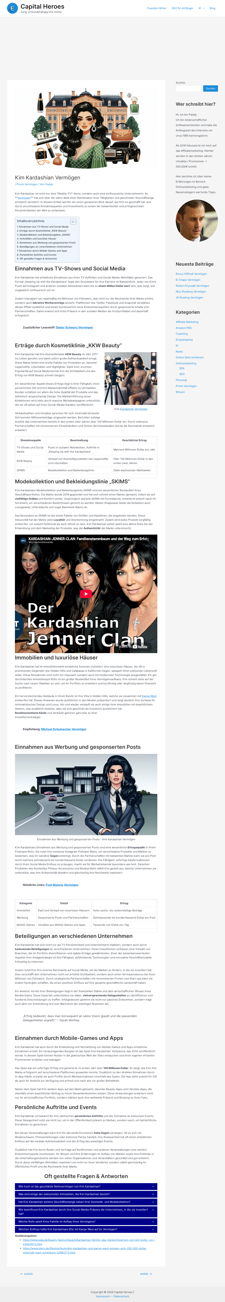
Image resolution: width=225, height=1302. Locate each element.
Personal (181, 380)
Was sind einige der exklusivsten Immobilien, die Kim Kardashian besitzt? (64, 1194)
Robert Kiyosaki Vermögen (192, 285)
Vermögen (24, 197)
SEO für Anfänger (182, 8)
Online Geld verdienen (190, 357)
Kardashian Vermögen (133, 409)
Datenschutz (121, 1296)
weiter (146, 1274)
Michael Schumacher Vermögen (63, 729)
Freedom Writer (156, 8)
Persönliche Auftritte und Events (38, 254)
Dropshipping (184, 339)
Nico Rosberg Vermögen (191, 291)
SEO (182, 374)
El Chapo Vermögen (188, 279)
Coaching (182, 333)
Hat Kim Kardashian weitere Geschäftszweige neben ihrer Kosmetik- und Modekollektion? (74, 1202)
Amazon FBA (184, 328)
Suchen (180, 82)
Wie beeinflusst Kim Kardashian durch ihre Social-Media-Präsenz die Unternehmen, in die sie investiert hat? (83, 1211)
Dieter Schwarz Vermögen (74, 327)
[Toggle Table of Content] (72, 222)
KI (200, 8)
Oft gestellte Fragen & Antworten (38, 258)
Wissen (180, 392)
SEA (181, 368)
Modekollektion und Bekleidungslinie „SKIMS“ (45, 234)
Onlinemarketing (186, 363)
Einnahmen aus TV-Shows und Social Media (44, 226)
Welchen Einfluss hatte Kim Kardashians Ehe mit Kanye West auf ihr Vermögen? (67, 1229)
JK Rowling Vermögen (189, 297)
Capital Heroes (42, 6)
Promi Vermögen (27, 184)
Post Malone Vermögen (62, 885)
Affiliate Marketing (187, 322)
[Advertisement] (112, 43)
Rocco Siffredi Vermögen (191, 273)
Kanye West (149, 696)
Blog (212, 8)
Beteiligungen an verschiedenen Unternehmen (46, 246)
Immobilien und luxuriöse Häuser (38, 238)
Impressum (103, 1296)
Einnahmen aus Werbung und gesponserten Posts (48, 242)
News (179, 351)
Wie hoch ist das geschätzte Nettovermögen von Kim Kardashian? (59, 1186)
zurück (26, 1274)
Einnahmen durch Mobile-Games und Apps (43, 250)
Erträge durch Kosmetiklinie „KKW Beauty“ (43, 230)
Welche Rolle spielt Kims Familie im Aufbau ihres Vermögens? (56, 1221)
